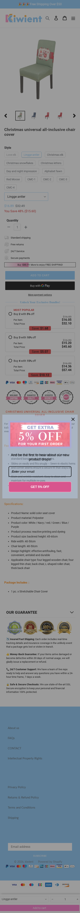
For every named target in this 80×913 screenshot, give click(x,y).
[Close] (73, 419)
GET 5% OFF (40, 487)
